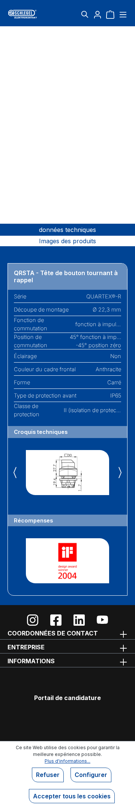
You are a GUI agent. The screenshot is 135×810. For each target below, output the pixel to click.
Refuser (48, 774)
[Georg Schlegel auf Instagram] (32, 620)
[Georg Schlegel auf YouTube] (102, 620)
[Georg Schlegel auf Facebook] (56, 620)
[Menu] (122, 14)
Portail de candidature (67, 698)
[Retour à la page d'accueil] (27, 14)
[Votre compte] (97, 14)
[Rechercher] (84, 14)
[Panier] (110, 14)
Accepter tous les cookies (72, 796)
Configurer (91, 774)
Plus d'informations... (67, 761)
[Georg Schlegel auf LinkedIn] (79, 620)
